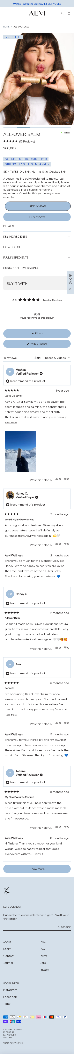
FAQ (42, 948)
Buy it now (37, 217)
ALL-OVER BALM (21, 26)
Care (42, 962)
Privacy (44, 969)
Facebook (10, 996)
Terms (43, 955)
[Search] (62, 13)
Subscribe (64, 927)
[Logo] (37, 13)
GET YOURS (54, 3)
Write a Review (44, 345)
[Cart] (69, 13)
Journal (8, 962)
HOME (6, 26)
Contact (9, 955)
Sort (38, 357)
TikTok (7, 1003)
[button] (37, 141)
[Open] (5, 13)
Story (7, 948)
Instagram (10, 989)
